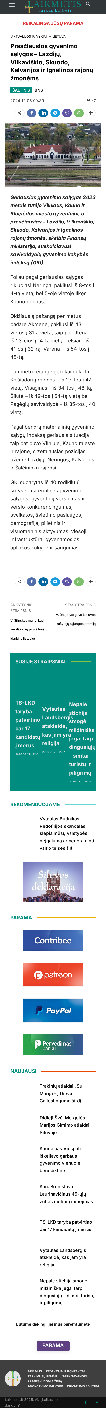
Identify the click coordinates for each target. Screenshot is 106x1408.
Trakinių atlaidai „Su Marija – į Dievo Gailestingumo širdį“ (61, 1093)
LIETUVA (59, 36)
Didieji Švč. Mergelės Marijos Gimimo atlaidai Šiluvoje (64, 1125)
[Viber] (67, 113)
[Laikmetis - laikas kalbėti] (53, 6)
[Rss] (96, 1402)
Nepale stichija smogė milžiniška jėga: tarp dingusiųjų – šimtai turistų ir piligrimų (82, 738)
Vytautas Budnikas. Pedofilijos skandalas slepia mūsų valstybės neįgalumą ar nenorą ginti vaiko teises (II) (67, 833)
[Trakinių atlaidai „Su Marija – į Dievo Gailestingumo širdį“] (23, 1092)
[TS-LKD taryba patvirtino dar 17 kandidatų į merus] (27, 682)
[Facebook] (31, 113)
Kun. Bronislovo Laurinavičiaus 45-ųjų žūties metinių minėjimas (66, 1194)
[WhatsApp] (79, 113)
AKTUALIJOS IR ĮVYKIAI (29, 36)
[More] (91, 113)
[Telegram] (55, 113)
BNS (39, 90)
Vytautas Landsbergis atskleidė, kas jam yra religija (57, 726)
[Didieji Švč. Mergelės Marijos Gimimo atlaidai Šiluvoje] (23, 1124)
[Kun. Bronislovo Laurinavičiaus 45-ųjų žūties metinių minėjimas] (23, 1193)
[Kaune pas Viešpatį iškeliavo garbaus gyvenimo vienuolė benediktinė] (23, 1156)
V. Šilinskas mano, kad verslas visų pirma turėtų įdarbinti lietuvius (28, 629)
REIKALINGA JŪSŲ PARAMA (53, 23)
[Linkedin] (43, 113)
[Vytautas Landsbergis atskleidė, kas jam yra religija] (57, 686)
